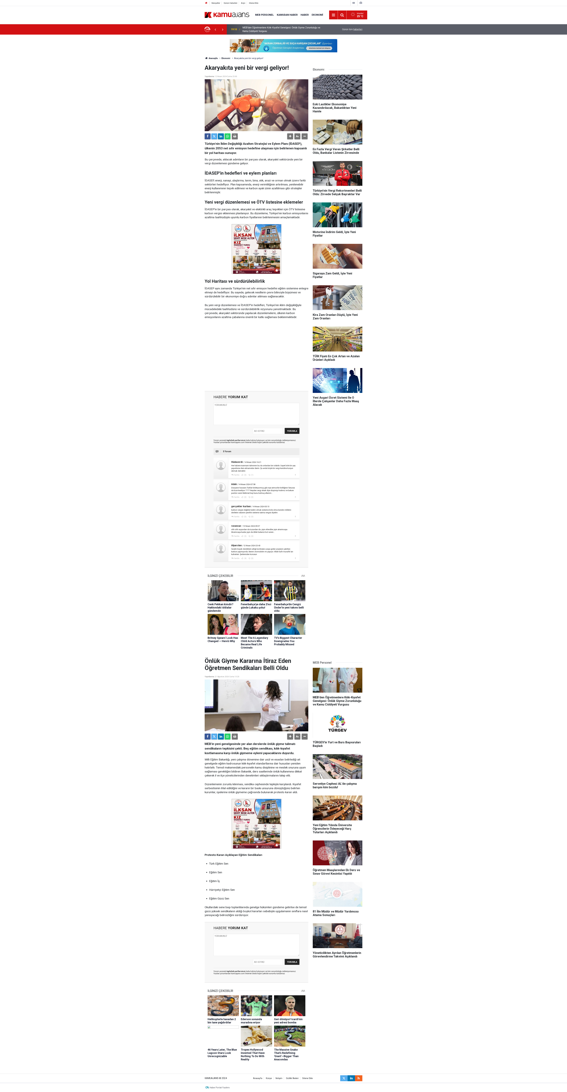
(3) (245, 536)
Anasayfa (213, 58)
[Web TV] (353, 2)
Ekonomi (317, 14)
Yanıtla (236, 475)
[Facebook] (208, 136)
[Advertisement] (256, 355)
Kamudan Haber (287, 14)
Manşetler (216, 3)
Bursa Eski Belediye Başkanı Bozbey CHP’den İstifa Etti (271, 29)
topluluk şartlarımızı (236, 440)
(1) (252, 475)
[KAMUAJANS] (227, 14)
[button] (290, 136)
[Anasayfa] (206, 3)
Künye (269, 1078)
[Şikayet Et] (295, 475)
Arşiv (243, 3)
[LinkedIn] (221, 136)
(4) (245, 558)
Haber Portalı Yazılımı (220, 1087)
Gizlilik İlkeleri (292, 1078)
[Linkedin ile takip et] (351, 1078)
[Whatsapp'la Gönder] (227, 136)
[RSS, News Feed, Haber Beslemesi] (358, 1078)
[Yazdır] (235, 136)
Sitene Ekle (253, 3)
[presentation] (215, 29)
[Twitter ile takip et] (344, 1078)
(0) (245, 475)
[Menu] (333, 15)
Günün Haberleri (230, 3)
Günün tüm (352, 29)
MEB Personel (264, 14)
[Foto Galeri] (360, 2)
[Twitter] (214, 136)
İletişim (279, 1078)
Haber (305, 14)
